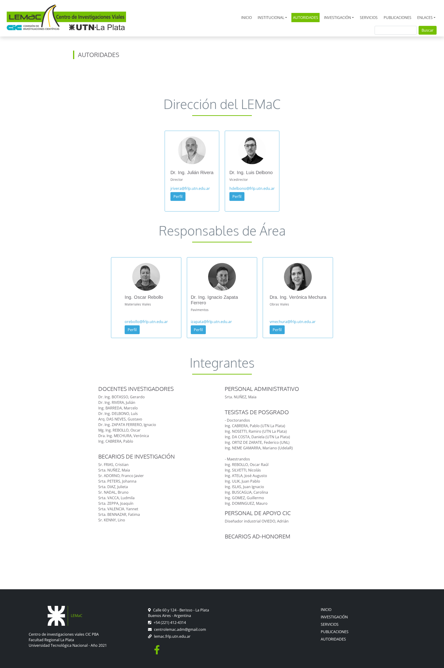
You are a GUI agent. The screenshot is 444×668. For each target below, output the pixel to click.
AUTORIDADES (305, 17)
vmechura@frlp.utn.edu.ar (293, 321)
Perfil (177, 196)
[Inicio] (66, 17)
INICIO (246, 17)
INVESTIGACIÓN (334, 617)
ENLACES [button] (425, 17)
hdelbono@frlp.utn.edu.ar (252, 188)
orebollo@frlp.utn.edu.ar (146, 321)
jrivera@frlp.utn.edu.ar (190, 188)
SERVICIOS (369, 17)
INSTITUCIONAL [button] (271, 17)
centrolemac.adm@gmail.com (180, 629)
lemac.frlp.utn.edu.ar (172, 636)
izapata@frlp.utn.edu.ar (211, 321)
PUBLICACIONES (397, 17)
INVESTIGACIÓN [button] (337, 17)
